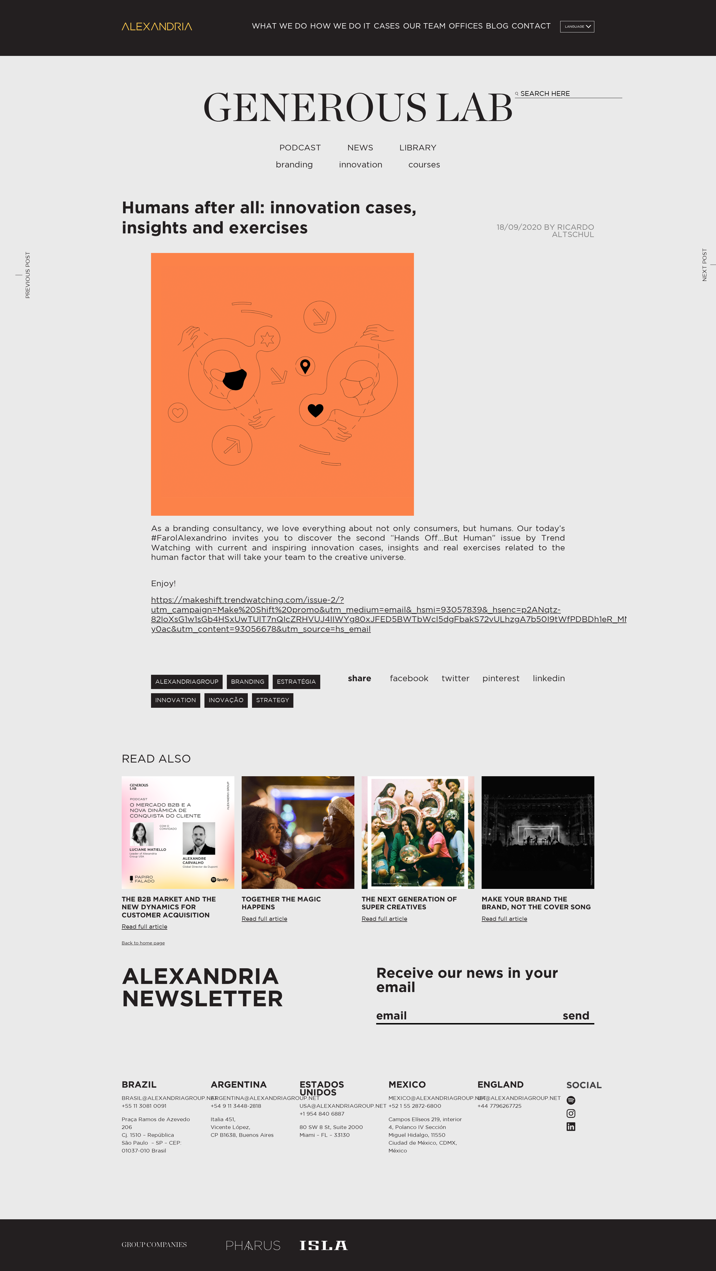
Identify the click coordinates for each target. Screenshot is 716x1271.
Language (574, 26)
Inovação (226, 700)
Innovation (360, 165)
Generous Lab (358, 109)
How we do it (340, 26)
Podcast (300, 148)
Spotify (570, 1100)
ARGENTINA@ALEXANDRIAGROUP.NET (265, 1098)
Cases (387, 26)
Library (418, 148)
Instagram (570, 1113)
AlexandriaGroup (186, 682)
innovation (175, 700)
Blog (497, 26)
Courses (424, 165)
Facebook (409, 679)
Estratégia (296, 682)
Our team (424, 26)
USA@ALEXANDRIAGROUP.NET (343, 1106)
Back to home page (143, 943)
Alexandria (157, 26)
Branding (294, 165)
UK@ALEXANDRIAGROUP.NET (519, 1098)
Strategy (272, 700)
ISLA (324, 1245)
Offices (466, 26)
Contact (531, 26)
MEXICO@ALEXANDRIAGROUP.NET (437, 1098)
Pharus (253, 1245)
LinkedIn (549, 679)
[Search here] (568, 95)
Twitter (456, 679)
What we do (279, 26)
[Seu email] (485, 1017)
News (360, 148)
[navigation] (401, 26)
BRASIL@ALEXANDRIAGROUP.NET (170, 1098)
